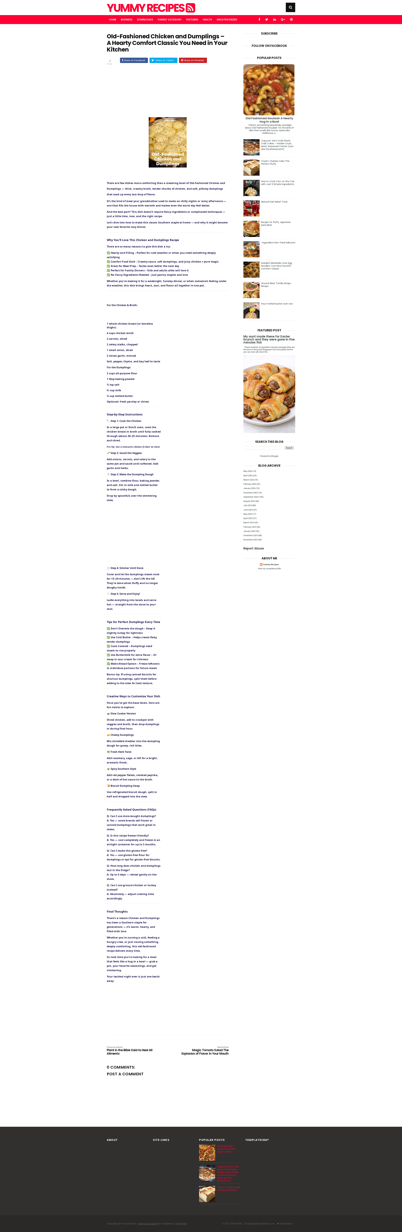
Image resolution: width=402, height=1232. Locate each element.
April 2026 (248, 475)
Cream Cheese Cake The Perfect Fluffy (275, 162)
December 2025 (250, 492)
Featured (192, 19)
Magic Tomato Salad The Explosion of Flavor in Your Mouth (205, 1051)
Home (112, 19)
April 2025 (248, 518)
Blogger (274, 456)
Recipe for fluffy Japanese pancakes (276, 224)
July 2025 (247, 505)
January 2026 (249, 488)
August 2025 (249, 501)
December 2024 (250, 535)
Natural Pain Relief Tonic (274, 201)
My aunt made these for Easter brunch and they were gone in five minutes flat (269, 339)
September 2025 (250, 497)
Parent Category (170, 19)
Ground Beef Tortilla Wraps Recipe (276, 285)
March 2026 (248, 480)
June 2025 (248, 510)
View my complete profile (269, 568)
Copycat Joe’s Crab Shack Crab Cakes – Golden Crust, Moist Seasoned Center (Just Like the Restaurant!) (277, 145)
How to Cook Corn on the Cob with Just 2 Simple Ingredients (277, 183)
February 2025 (249, 527)
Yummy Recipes (146, 8)
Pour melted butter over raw (277, 303)
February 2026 (249, 484)
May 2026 (247, 471)
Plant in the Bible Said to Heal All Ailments (129, 1051)
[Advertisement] (171, 92)
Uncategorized (227, 19)
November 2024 (250, 539)
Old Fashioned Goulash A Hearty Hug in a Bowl (269, 119)
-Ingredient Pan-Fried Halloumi (278, 242)
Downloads (145, 19)
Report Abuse (253, 548)
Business (126, 19)
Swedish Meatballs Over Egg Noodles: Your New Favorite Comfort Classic (276, 265)
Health (207, 19)
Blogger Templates (147, 1223)
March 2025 (248, 522)
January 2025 (249, 531)
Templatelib (181, 1223)
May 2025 (247, 514)
